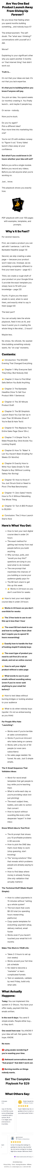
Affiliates (29, 1164)
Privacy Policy (7, 1164)
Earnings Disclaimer (21, 1164)
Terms (13, 1164)
